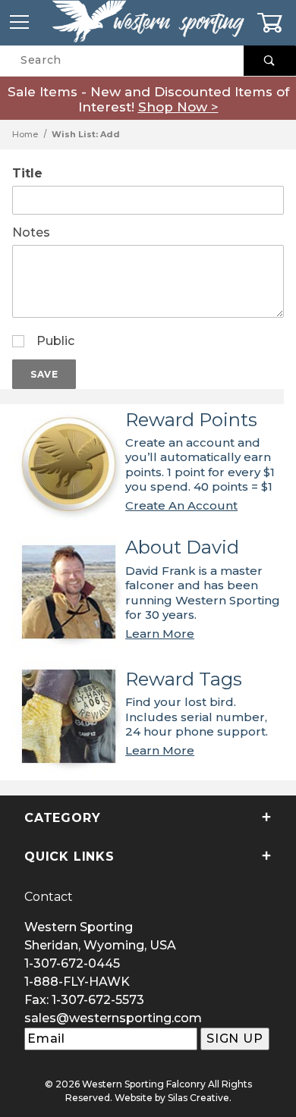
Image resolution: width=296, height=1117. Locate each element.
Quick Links (69, 856)
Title (27, 173)
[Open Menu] (19, 22)
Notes (31, 232)
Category (62, 818)
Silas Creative (198, 1097)
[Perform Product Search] (270, 60)
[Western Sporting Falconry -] (148, 22)
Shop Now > (178, 107)
